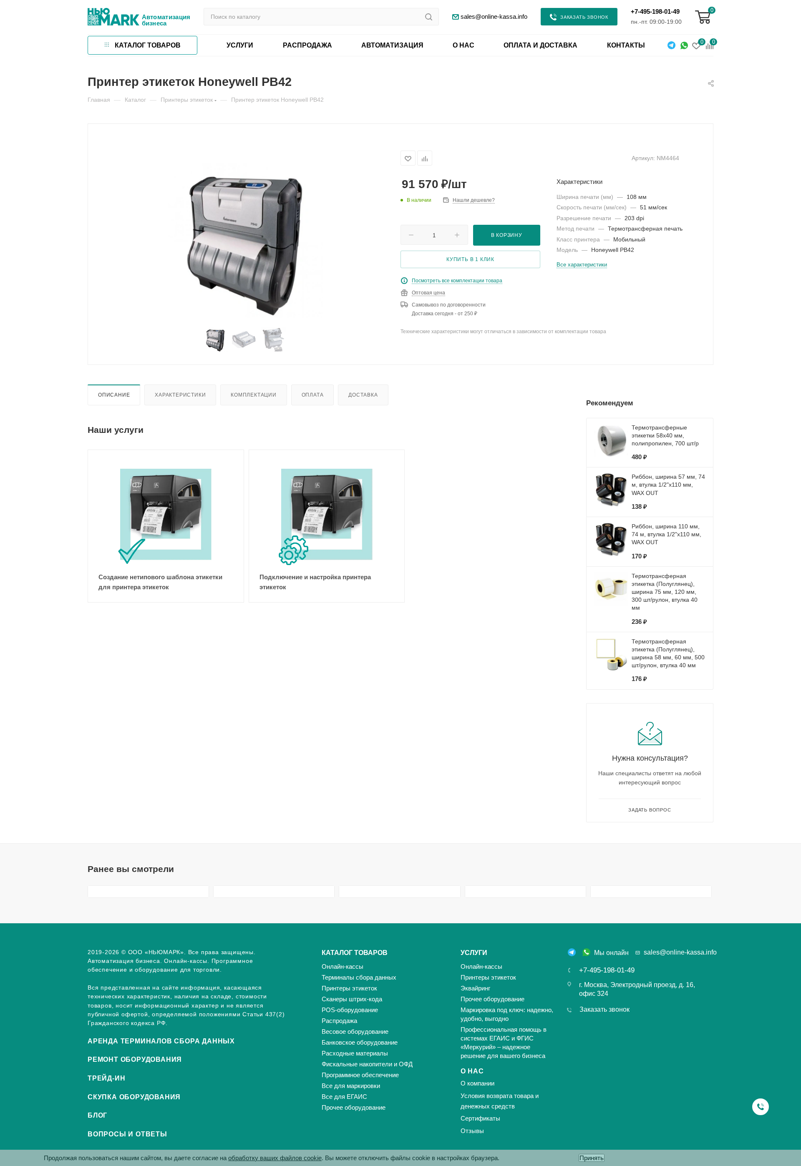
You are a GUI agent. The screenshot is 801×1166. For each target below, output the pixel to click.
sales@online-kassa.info (680, 952)
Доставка (363, 394)
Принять (591, 1157)
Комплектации (254, 394)
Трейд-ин (106, 1078)
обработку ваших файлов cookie (275, 1157)
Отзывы (472, 1130)
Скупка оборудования (134, 1097)
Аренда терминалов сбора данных (161, 1041)
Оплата (313, 394)
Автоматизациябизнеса (166, 20)
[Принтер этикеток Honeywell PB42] (244, 239)
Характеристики (180, 394)
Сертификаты (480, 1118)
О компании (477, 1083)
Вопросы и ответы (127, 1134)
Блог (97, 1115)
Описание (114, 394)
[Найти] (428, 16)
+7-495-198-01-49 (655, 11)
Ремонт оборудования (135, 1059)
